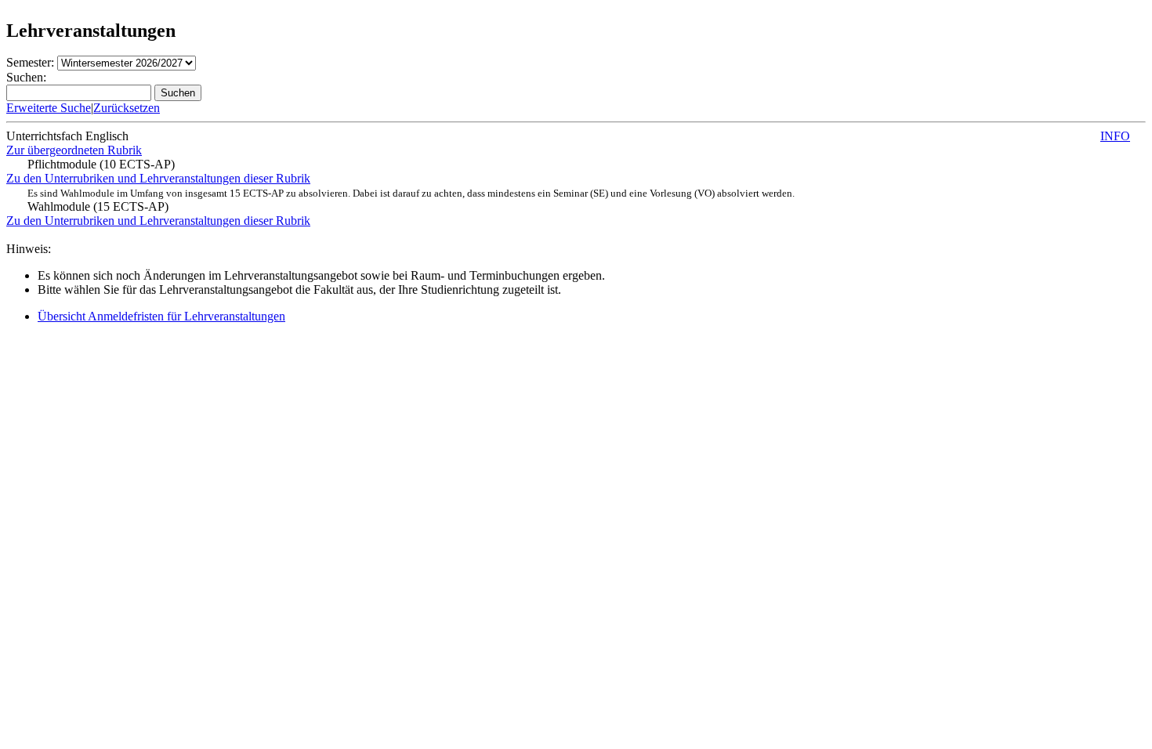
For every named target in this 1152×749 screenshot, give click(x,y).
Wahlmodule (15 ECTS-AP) (411, 200)
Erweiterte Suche (48, 107)
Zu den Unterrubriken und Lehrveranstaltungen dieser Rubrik (158, 178)
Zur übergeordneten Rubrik (74, 150)
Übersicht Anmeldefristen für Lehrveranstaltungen (161, 316)
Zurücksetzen (126, 107)
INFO (1115, 136)
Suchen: (26, 77)
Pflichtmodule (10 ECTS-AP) (101, 164)
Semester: (30, 62)
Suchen (178, 93)
